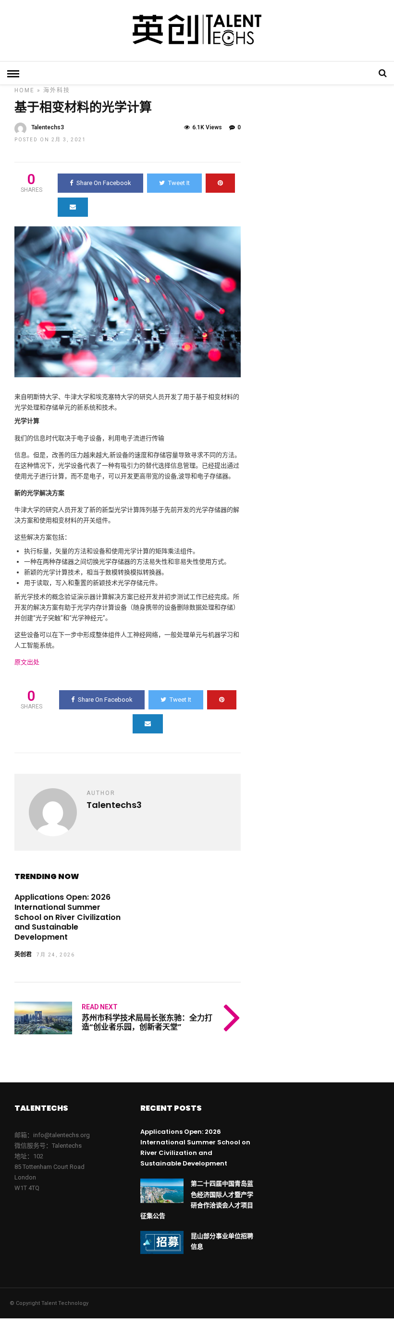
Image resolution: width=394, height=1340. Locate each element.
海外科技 (56, 90)
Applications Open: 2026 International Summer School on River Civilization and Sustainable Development (67, 917)
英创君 (23, 954)
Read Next (100, 1007)
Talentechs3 (47, 127)
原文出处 (26, 662)
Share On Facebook (103, 182)
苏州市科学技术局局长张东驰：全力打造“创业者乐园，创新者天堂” (147, 1022)
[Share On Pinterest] (220, 183)
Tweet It (179, 182)
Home (24, 90)
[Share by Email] (73, 207)
